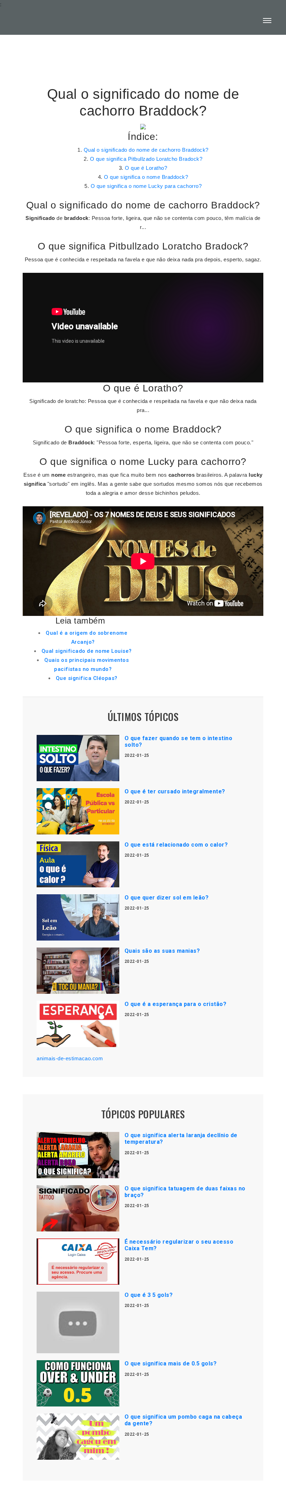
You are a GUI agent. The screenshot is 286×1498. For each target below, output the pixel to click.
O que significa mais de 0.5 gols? (171, 1363)
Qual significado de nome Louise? (87, 651)
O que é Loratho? (146, 168)
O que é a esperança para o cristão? (176, 1004)
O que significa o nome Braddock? (146, 177)
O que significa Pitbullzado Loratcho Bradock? (146, 159)
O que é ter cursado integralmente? (175, 791)
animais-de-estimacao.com (70, 1058)
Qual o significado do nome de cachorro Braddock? (146, 150)
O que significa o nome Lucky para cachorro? (146, 186)
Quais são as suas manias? (162, 951)
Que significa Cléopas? (87, 678)
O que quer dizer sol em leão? (167, 897)
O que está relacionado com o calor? (176, 844)
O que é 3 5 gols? (149, 1295)
